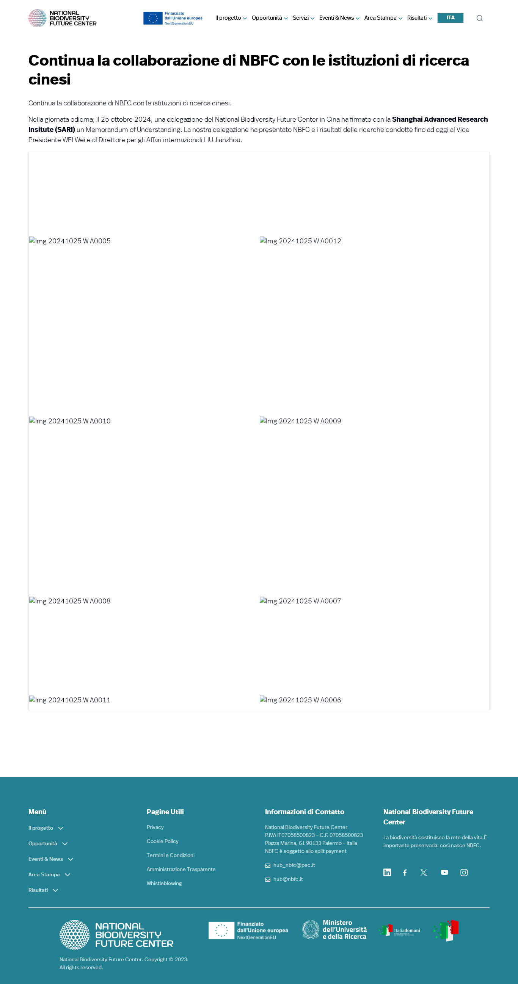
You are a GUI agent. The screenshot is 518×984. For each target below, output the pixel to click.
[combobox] (450, 18)
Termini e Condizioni (171, 855)
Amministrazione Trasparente (181, 869)
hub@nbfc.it (288, 879)
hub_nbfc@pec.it (294, 865)
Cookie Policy (163, 841)
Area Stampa (380, 18)
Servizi (301, 18)
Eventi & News (336, 18)
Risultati (417, 18)
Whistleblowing (164, 883)
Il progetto (228, 18)
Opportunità (267, 18)
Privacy (155, 827)
